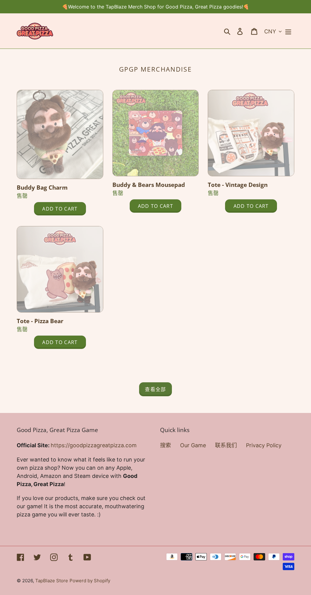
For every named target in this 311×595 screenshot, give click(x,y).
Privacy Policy (264, 445)
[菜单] (288, 31)
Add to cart (55, 208)
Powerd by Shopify (90, 580)
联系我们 (226, 445)
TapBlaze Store (51, 580)
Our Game (193, 445)
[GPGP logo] (35, 31)
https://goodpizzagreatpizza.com (94, 445)
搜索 (165, 445)
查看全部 (155, 389)
